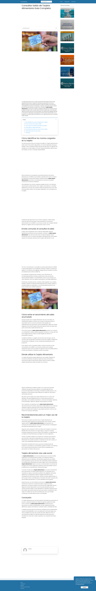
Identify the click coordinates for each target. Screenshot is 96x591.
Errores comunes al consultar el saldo (33, 124)
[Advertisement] (40, 18)
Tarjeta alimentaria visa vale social (32, 131)
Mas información (80, 584)
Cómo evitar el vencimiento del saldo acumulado (36, 125)
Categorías (66, 1)
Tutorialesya (23, 1)
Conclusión (27, 132)
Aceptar (84, 587)
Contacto (73, 1)
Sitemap (22, 585)
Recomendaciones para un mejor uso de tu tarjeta (36, 129)
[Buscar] (51, 2)
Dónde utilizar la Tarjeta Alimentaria (33, 127)
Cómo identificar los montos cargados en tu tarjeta (36, 122)
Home (61, 1)
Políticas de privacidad (25, 586)
